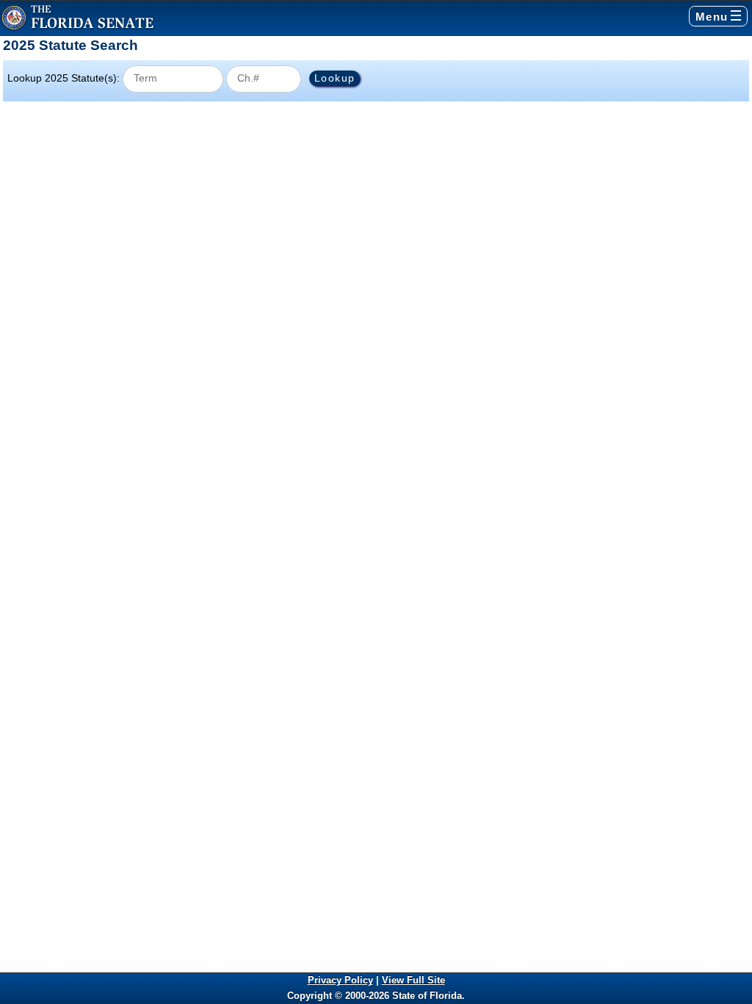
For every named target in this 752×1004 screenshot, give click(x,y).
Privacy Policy (340, 980)
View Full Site (413, 980)
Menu (711, 16)
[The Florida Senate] (78, 18)
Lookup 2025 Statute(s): (63, 78)
